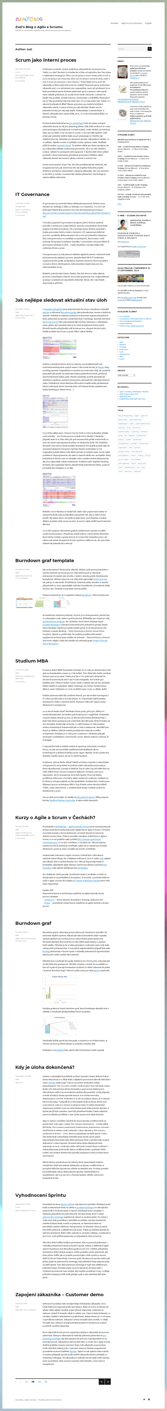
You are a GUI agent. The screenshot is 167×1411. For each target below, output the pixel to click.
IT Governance (32, 194)
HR (126, 435)
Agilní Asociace (125, 396)
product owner (124, 451)
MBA (17, 673)
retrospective (137, 451)
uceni (120, 471)
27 (27, 1381)
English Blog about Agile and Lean (132, 399)
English (148, 23)
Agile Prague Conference (128, 394)
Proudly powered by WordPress (50, 1400)
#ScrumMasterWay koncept (128, 99)
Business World (92, 881)
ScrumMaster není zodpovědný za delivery (135, 319)
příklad (60, 1050)
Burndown (86, 595)
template (24, 578)
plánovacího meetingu (53, 1217)
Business (122, 345)
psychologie (23, 75)
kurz (30, 833)
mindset (134, 443)
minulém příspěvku (53, 309)
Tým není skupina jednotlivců (130, 321)
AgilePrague (122, 423)
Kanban (132, 435)
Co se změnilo (124, 316)
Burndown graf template (44, 560)
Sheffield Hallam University (62, 800)
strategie (24, 212)
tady (102, 858)
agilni (132, 423)
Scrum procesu (100, 579)
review (133, 455)
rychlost (18, 941)
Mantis (101, 367)
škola (21, 678)
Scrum (17, 72)
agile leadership (135, 420)
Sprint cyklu (66, 1204)
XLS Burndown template (54, 621)
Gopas (47, 903)
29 (40, 1381)
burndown (28, 576)
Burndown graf (33, 923)
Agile (17, 210)
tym (138, 467)
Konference (123, 349)
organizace (122, 447)
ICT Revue (78, 881)
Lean (121, 352)
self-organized (123, 463)
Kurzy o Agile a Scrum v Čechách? (55, 817)
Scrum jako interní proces (45, 60)
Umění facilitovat (125, 324)
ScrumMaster (136, 459)
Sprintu (46, 312)
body (22, 315)
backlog (46, 951)
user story (128, 471)
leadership (137, 439)
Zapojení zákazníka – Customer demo (59, 1294)
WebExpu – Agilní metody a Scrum (73, 826)
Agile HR (144, 416)
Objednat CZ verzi (138, 102)
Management (20, 206)
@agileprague (136, 300)
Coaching (122, 347)
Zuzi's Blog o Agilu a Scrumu (38, 27)
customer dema (64, 145)
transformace (130, 467)
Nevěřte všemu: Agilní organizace (131, 326)
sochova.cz (49, 900)
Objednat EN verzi (124, 102)
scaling (140, 455)
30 (47, 1381)
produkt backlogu (51, 625)
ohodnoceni (143, 443)
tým (16, 78)
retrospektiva (123, 455)
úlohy (23, 318)
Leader (128, 439)
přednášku (83, 868)
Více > (120, 204)
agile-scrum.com (139, 247)
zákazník (22, 78)
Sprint (97, 970)
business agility (123, 431)
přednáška (25, 835)
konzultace (24, 833)
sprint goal (142, 463)
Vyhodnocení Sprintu (40, 1195)
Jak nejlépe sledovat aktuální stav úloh (61, 300)
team (120, 467)
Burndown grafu (68, 312)
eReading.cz (134, 78)
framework (19, 676)
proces (18, 212)
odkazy (18, 835)
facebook (121, 300)
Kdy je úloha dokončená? (45, 1067)
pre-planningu (76, 123)
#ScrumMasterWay (125, 416)
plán (17, 75)
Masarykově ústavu (86, 797)
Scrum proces (52, 322)
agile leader (122, 420)
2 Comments (20, 215)
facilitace (144, 431)
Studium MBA (31, 661)
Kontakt (114, 23)
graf (34, 938)
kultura (120, 439)
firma (120, 435)
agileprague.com (129, 298)
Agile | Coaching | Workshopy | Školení (133, 392)
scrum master (123, 459)
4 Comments (20, 81)
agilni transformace (143, 423)
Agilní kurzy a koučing (131, 23)
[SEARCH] (150, 49)
